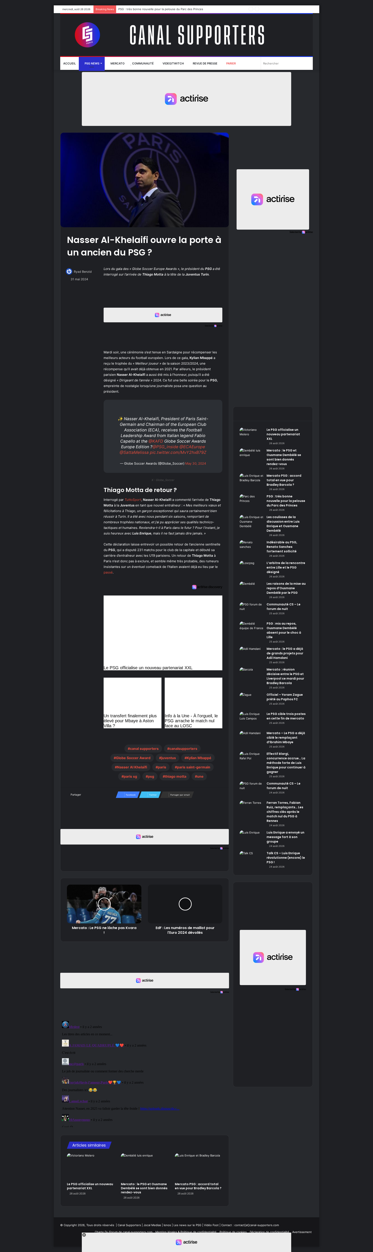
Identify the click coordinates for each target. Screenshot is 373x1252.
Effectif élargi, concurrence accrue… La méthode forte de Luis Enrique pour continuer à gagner (286, 763)
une (200, 776)
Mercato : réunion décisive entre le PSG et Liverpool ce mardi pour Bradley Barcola (285, 676)
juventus (168, 758)
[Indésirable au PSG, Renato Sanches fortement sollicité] (251, 548)
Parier (231, 63)
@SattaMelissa (134, 452)
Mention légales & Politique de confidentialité (186, 1232)
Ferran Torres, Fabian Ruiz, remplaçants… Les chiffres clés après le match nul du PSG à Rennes (285, 812)
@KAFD (156, 441)
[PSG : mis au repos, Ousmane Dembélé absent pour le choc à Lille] (251, 629)
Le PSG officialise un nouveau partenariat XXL (90, 1186)
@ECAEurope (192, 446)
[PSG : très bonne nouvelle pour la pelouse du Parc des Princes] (251, 502)
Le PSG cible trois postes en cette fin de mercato (286, 716)
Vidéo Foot (211, 1225)
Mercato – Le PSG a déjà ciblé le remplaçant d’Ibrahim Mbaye (286, 737)
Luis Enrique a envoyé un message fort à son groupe (285, 837)
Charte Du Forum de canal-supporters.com (123, 1232)
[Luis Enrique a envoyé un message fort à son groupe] (251, 838)
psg (151, 776)
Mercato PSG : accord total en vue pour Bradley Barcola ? (198, 1186)
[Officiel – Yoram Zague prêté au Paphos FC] (251, 701)
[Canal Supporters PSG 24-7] (186, 35)
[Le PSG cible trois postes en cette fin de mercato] (251, 720)
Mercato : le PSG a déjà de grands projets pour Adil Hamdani (285, 653)
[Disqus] (144, 1073)
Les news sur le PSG (187, 1225)
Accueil (69, 63)
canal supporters (144, 748)
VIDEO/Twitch (173, 63)
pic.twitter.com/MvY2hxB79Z (178, 452)
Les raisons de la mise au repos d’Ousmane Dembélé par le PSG (286, 588)
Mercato (117, 63)
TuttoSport (133, 500)
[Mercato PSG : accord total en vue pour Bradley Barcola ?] (198, 1166)
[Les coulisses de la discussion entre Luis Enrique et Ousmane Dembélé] (251, 523)
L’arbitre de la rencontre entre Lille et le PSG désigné (286, 567)
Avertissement (302, 1232)
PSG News (91, 63)
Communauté (142, 63)
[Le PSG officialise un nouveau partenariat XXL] (90, 1166)
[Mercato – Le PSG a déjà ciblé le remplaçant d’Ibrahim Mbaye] (251, 739)
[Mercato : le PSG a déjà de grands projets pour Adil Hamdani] (251, 655)
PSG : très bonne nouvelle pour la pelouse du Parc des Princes (286, 501)
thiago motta (175, 776)
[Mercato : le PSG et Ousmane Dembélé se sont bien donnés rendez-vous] (144, 1166)
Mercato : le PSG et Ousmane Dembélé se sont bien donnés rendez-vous (144, 1188)
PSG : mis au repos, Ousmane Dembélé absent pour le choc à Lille (284, 630)
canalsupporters (183, 748)
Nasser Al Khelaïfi (132, 767)
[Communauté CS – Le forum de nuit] (251, 610)
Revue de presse (204, 63)
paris (162, 767)
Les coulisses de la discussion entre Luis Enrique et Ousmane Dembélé (166, 9)
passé (108, 572)
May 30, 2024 (195, 463)
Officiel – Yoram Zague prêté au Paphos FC (285, 697)
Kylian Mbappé (199, 758)
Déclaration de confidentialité (269, 1232)
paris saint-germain (193, 767)
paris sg (130, 776)
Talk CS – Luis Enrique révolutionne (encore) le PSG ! (286, 857)
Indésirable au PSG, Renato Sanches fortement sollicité (282, 546)
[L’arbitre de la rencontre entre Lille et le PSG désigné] (251, 569)
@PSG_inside (165, 446)
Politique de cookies (233, 1232)
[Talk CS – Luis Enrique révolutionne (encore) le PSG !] (251, 859)
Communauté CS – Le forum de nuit (283, 606)
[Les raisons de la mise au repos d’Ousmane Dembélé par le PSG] (251, 589)
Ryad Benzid (83, 271)
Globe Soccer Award (133, 758)
